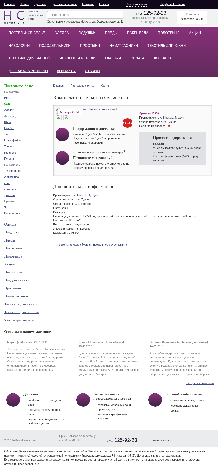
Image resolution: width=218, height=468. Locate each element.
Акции (195, 33)
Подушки (87, 33)
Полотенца (169, 33)
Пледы (111, 33)
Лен (6, 134)
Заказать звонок (136, 4)
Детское (9, 195)
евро (7, 183)
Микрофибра (12, 140)
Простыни (90, 45)
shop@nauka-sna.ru (172, 4)
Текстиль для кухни (166, 45)
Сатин (105, 85)
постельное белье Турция (74, 244)
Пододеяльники (55, 45)
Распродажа (12, 213)
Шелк (7, 122)
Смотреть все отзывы (200, 383)
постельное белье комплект (111, 244)
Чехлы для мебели (78, 58)
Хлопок (9, 110)
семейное (10, 189)
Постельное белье (27, 33)
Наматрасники (123, 45)
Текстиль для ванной (29, 58)
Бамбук (9, 128)
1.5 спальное (12, 170)
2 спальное (11, 177)
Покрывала (137, 33)
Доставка (40, 4)
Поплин (9, 158)
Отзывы (104, 4)
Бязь (7, 97)
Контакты (88, 4)
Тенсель (9, 146)
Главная (9, 4)
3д (5, 207)
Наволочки (19, 45)
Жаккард (10, 116)
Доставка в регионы (64, 4)
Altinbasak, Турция (172, 117)
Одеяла (61, 33)
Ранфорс (10, 152)
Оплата (24, 4)
